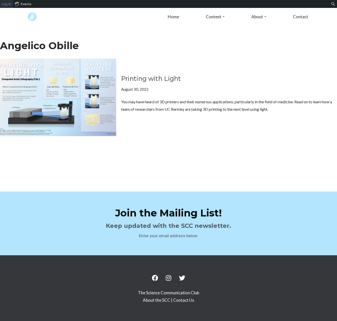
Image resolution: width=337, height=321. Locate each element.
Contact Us (183, 300)
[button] (224, 17)
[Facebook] (155, 278)
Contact (300, 16)
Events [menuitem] (26, 4)
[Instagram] (168, 278)
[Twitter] (182, 278)
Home (173, 16)
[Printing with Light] (58, 97)
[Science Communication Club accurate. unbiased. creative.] (32, 16)
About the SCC (157, 300)
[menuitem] (333, 4)
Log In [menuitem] (6, 4)
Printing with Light (151, 78)
